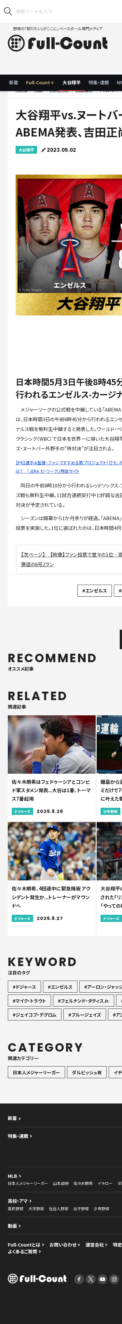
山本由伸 (61, 1183)
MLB (12, 1176)
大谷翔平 (71, 82)
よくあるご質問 (22, 1251)
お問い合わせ (62, 1244)
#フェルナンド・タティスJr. (83, 1000)
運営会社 (95, 1244)
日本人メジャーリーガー (36, 1072)
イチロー (105, 1183)
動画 (12, 1226)
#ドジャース (24, 987)
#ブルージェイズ (84, 1014)
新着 (13, 82)
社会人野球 (58, 1208)
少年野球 (101, 1208)
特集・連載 (98, 82)
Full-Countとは (24, 1244)
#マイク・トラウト (29, 1000)
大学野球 (36, 1208)
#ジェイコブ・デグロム (35, 1014)
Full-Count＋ (40, 82)
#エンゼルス (94, 590)
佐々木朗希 (83, 1183)
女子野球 (81, 1208)
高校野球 (15, 1208)
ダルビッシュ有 (87, 1072)
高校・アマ (18, 1201)
